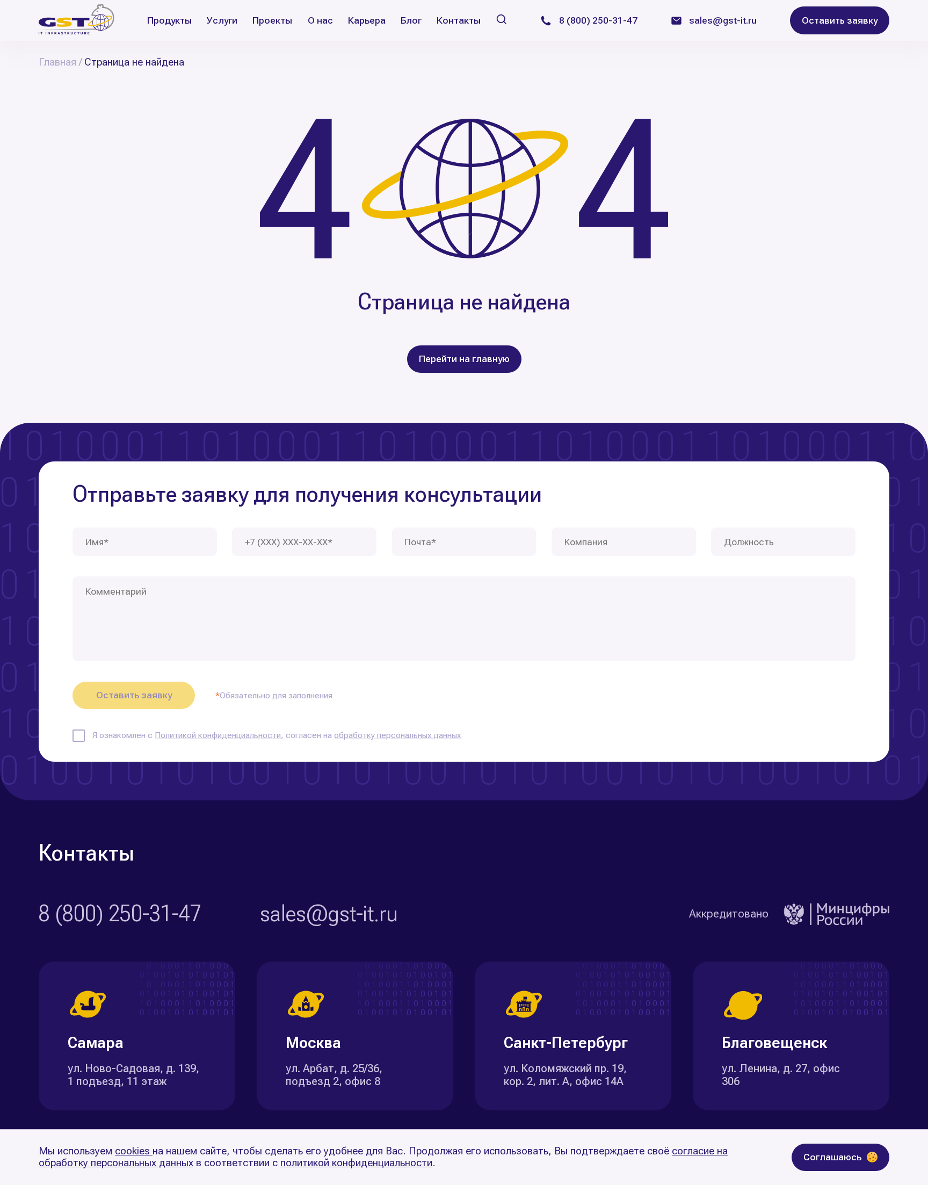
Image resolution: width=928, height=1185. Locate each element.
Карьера (367, 20)
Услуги (222, 20)
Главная (57, 62)
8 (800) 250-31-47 (120, 914)
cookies (134, 1151)
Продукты (169, 20)
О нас (320, 20)
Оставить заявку (840, 20)
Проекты (272, 20)
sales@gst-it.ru (329, 914)
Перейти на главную (464, 358)
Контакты (459, 20)
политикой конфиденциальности (356, 1163)
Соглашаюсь (832, 1157)
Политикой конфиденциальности (218, 735)
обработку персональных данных (397, 735)
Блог (411, 20)
